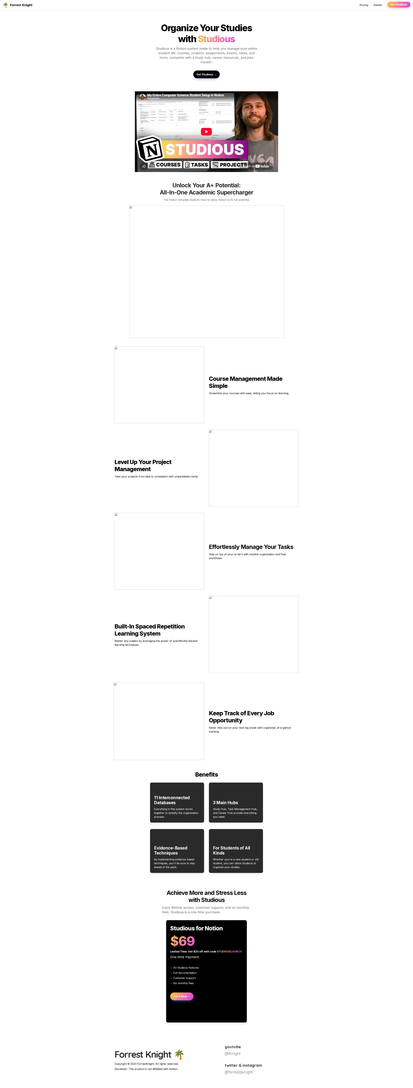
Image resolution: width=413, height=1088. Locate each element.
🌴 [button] (5, 5)
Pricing (364, 5)
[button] (5, 5)
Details (378, 5)
